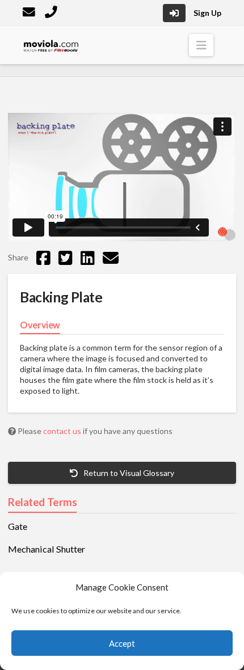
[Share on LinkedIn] (88, 257)
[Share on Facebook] (43, 257)
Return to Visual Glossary (128, 473)
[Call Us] (52, 13)
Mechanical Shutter (46, 549)
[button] (201, 45)
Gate (17, 526)
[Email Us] (30, 13)
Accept (122, 643)
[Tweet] (65, 257)
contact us (63, 431)
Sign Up (207, 13)
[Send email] (111, 257)
